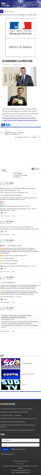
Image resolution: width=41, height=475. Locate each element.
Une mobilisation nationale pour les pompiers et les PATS (17, 430)
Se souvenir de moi (19, 449)
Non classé (10, 15)
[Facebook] (19, 463)
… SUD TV (23, 384)
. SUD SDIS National (26, 363)
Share (13, 216)
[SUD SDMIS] (5, 170)
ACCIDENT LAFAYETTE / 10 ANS (26, 136)
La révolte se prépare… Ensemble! (10, 415)
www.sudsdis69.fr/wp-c (7, 297)
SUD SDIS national (8, 404)
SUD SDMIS (9, 183)
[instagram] (23, 463)
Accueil (3, 15)
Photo (5, 231)
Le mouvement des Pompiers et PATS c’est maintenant (16, 409)
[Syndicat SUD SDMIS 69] (20, 4)
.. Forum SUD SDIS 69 (26, 374)
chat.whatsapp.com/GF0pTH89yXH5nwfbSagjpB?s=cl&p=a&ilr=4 (19, 229)
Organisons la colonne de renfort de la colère (14, 412)
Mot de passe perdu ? (8, 454)
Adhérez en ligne (9, 11)
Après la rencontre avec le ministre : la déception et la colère (18, 418)
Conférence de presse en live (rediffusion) (13, 422)
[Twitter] (21, 463)
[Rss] (17, 463)
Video (5, 213)
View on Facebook (5, 216)
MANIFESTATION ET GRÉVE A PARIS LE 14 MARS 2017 (14, 132)
